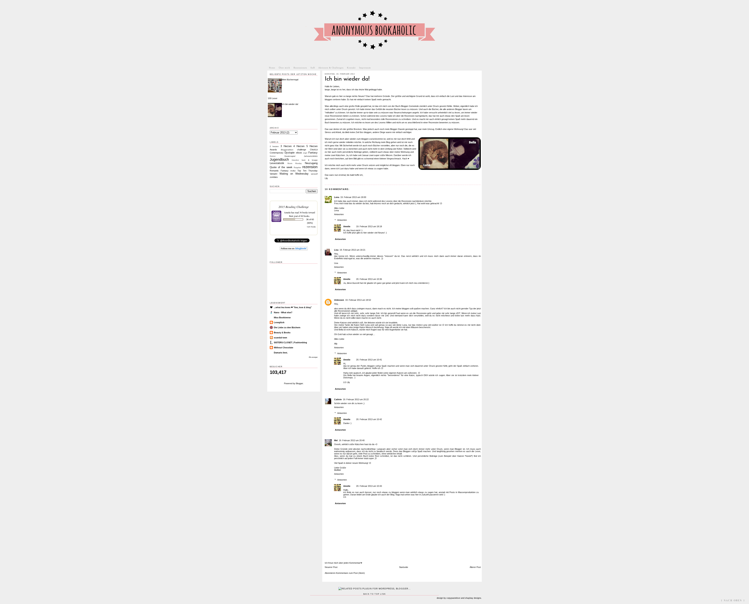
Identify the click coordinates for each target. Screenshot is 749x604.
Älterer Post (475, 567)
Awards (273, 149)
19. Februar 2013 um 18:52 (358, 300)
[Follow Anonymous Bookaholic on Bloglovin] (294, 249)
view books (311, 226)
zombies (274, 177)
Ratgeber (297, 168)
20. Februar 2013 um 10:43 (369, 486)
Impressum (365, 68)
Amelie (346, 226)
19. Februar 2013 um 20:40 (352, 440)
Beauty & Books (282, 332)
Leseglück (279, 322)
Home (272, 68)
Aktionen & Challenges (330, 68)
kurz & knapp (310, 160)
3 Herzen (286, 146)
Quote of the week (281, 167)
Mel (336, 440)
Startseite (403, 567)
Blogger (299, 383)
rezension (310, 167)
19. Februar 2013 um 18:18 (369, 226)
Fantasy (313, 152)
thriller (293, 171)
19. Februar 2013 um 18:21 (352, 250)
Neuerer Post (331, 567)
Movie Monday (295, 163)
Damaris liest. (281, 352)
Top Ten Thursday (307, 170)
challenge (301, 149)
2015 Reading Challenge (294, 207)
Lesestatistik (277, 163)
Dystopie (290, 152)
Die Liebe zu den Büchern (287, 327)
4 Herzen (298, 146)
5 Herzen (312, 146)
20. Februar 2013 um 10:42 (369, 419)
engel (305, 153)
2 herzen (274, 146)
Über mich (284, 68)
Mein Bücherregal (290, 79)
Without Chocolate (283, 347)
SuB (313, 68)
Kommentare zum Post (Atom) (350, 573)
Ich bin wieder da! (290, 104)
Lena (336, 197)
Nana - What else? (283, 312)
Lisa (336, 250)
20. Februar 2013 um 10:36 (369, 279)
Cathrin (338, 399)
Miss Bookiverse (282, 317)
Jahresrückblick (311, 156)
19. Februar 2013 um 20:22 (356, 399)
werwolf (314, 174)
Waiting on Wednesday (294, 173)
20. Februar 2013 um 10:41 (369, 359)
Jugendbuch (279, 159)
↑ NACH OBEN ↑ (733, 600)
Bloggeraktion (287, 150)
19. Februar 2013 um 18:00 (353, 197)
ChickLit (314, 149)
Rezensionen (300, 68)
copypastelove (453, 598)
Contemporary (276, 153)
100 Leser (272, 98)
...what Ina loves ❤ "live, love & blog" (293, 307)
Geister (273, 156)
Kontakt (351, 68)
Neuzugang (311, 163)
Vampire (273, 174)
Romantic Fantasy (279, 170)
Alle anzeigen (313, 357)
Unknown (339, 300)
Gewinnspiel (289, 156)
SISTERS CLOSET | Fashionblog (290, 342)
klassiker (295, 160)
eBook (299, 153)
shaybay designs (473, 598)
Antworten (339, 214)
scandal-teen (280, 337)
